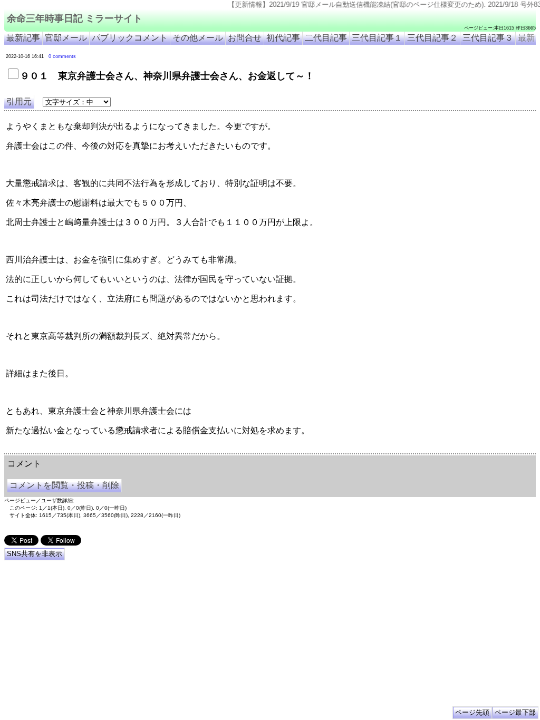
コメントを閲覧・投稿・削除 (64, 485)
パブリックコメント (130, 37)
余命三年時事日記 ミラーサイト (74, 18)
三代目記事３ (487, 37)
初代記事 (283, 37)
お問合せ (245, 37)
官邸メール (66, 37)
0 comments (62, 56)
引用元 (19, 101)
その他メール (197, 37)
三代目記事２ (432, 37)
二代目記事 (326, 37)
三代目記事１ (377, 37)
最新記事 (23, 37)
